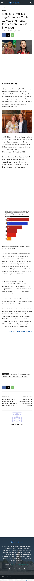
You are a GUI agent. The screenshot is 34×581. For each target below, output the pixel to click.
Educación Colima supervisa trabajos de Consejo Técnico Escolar (25, 402)
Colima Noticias (8, 31)
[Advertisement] (17, 69)
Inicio (3, 7)
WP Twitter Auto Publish (9, 580)
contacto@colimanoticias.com (20, 564)
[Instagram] (14, 569)
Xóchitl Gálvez (23, 376)
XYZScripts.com (26, 580)
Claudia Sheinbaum (25, 374)
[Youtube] (24, 569)
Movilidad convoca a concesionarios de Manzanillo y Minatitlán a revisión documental (9, 402)
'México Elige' (14, 374)
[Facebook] (4, 35)
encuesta (15, 376)
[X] (8, 35)
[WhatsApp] (12, 35)
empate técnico (7, 376)
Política (8, 7)
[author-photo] (17, 421)
